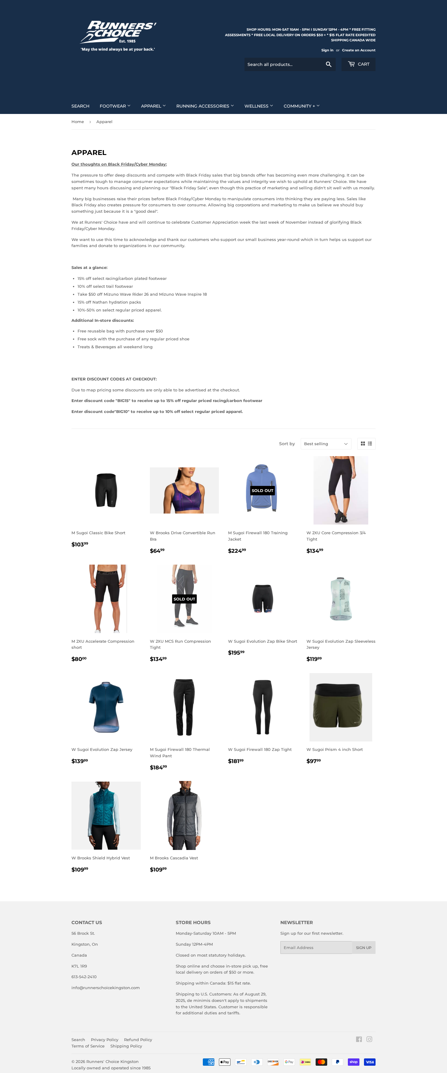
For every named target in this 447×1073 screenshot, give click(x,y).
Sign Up (364, 947)
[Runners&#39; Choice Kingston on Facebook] (359, 1040)
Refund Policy (138, 1039)
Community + (300, 106)
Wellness (257, 106)
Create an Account (359, 50)
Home (77, 121)
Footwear (113, 106)
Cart (363, 64)
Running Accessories (203, 106)
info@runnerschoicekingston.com (105, 987)
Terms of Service (88, 1046)
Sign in (327, 50)
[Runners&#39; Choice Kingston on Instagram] (369, 1040)
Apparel (151, 106)
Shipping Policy (126, 1046)
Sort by (287, 443)
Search (80, 106)
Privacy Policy (104, 1039)
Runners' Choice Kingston (112, 1061)
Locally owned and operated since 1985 (111, 1067)
